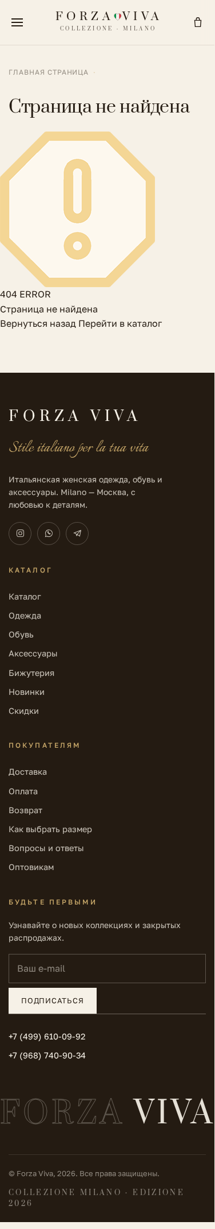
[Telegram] (77, 533)
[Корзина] (197, 22)
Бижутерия (31, 673)
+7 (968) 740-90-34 (47, 1055)
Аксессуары (33, 653)
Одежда (25, 615)
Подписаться (52, 1000)
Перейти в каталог (120, 323)
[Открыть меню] (17, 22)
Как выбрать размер (50, 829)
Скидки (24, 711)
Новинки (27, 692)
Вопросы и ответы (46, 848)
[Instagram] (20, 533)
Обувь (21, 634)
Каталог (25, 596)
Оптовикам (31, 867)
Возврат (25, 810)
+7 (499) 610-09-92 (47, 1036)
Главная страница (49, 72)
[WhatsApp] (48, 533)
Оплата (23, 791)
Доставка (28, 771)
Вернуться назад (38, 323)
